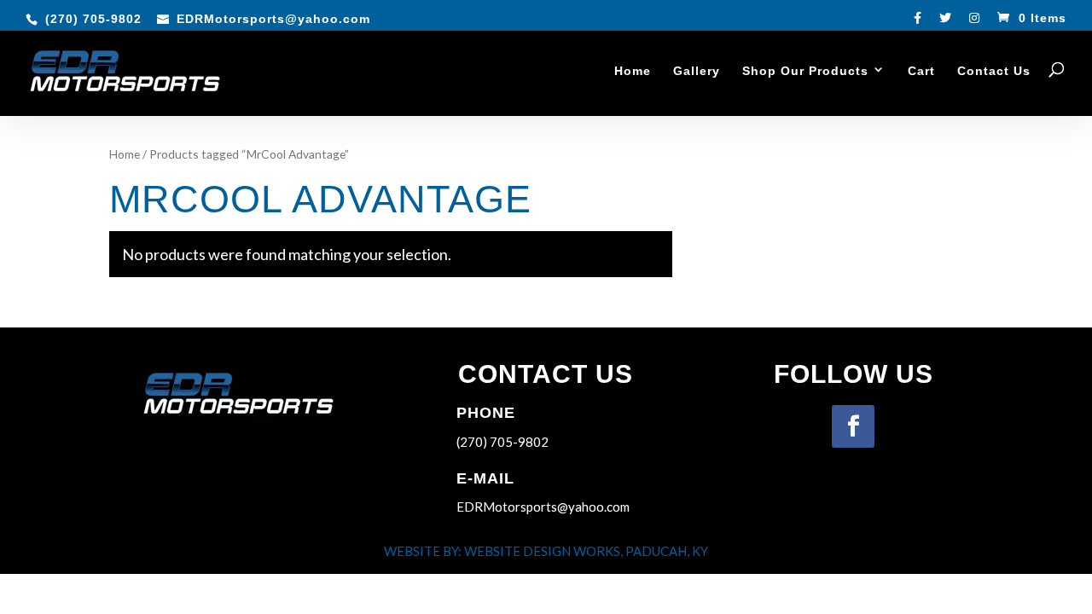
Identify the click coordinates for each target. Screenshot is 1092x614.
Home (632, 71)
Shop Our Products (805, 71)
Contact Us (994, 71)
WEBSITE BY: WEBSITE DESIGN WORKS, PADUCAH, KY (546, 551)
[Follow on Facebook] (853, 426)
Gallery (696, 71)
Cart (921, 71)
